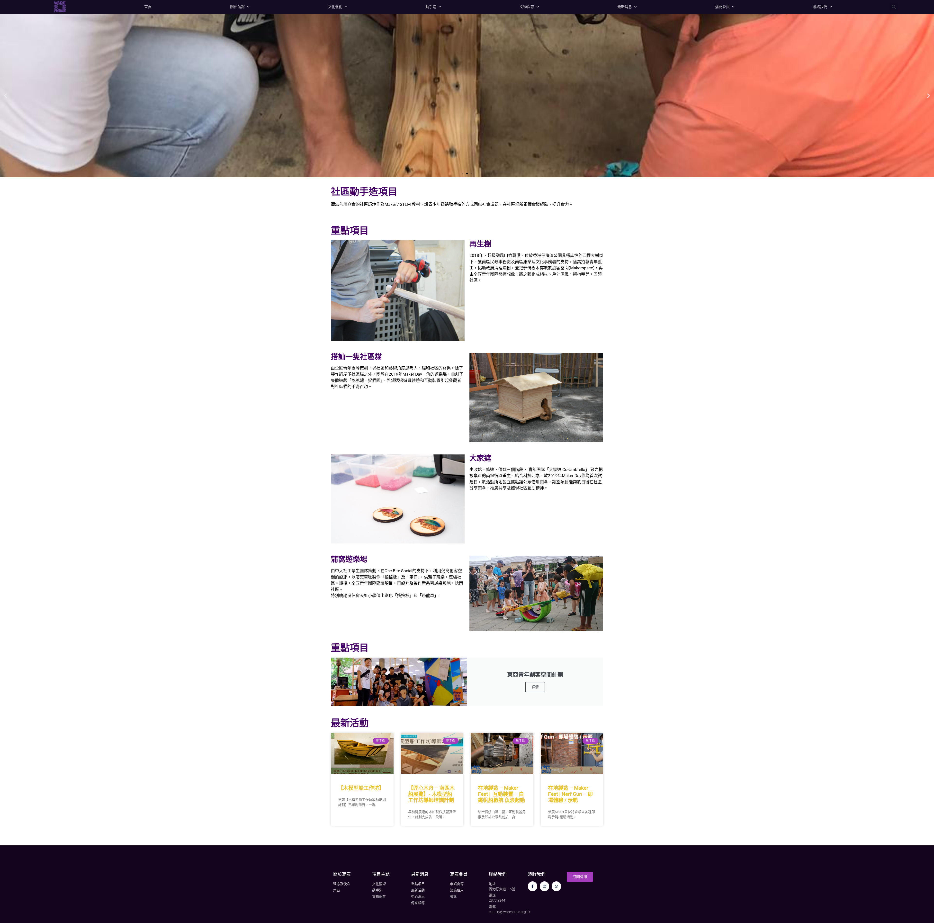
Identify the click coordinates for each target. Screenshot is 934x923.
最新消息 (624, 7)
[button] (894, 7)
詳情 (535, 687)
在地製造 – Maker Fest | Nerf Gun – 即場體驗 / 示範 (570, 794)
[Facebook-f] (532, 886)
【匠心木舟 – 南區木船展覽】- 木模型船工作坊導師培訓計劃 (431, 794)
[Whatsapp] (556, 886)
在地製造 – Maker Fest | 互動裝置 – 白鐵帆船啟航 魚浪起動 (501, 794)
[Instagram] (544, 886)
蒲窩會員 (722, 7)
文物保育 (527, 7)
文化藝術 (335, 7)
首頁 (148, 7)
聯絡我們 (820, 7)
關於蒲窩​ (342, 874)
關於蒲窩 (237, 7)
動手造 (430, 7)
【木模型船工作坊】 (361, 788)
